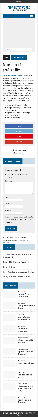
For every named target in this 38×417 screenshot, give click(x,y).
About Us (19, 2)
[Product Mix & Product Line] (9, 377)
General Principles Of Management (24, 401)
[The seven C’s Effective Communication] (9, 296)
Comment (9, 181)
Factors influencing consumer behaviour (24, 318)
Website (8, 210)
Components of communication (23, 329)
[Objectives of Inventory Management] (9, 354)
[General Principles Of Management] (9, 402)
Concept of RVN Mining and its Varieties (16, 262)
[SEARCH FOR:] (19, 49)
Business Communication (26, 363)
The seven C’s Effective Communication (25, 295)
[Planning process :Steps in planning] (9, 308)
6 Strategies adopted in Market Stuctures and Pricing (25, 388)
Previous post (20, 150)
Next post (17, 153)
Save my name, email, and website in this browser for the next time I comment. (19, 219)
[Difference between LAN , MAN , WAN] (9, 342)
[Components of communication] (9, 331)
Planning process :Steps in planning (26, 306)
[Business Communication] (9, 365)
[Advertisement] (19, 34)
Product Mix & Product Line (25, 375)
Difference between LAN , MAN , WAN (26, 341)
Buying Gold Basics (9, 267)
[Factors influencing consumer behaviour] (9, 319)
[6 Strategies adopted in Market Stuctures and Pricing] (9, 388)
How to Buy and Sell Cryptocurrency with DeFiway (19, 272)
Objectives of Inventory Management (25, 352)
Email (7, 204)
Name (7, 197)
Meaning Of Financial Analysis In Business (16, 276)
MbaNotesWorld (17, 75)
